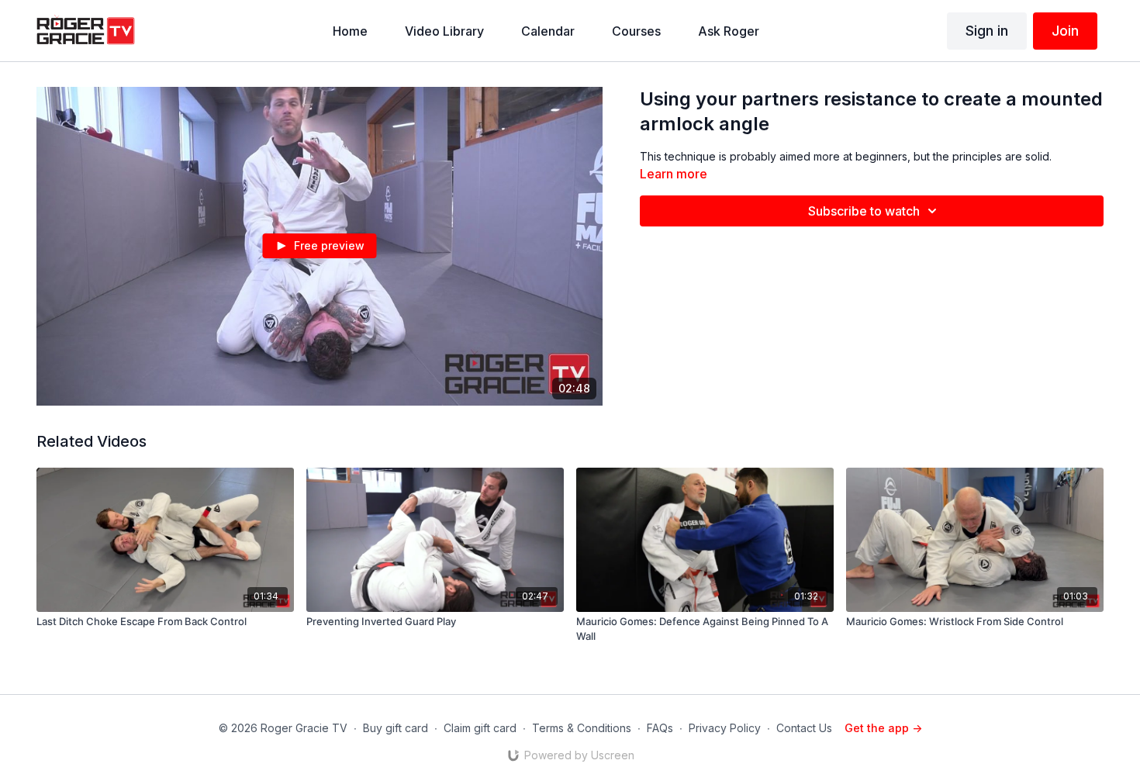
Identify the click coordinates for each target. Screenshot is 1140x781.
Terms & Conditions (581, 727)
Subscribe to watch (864, 211)
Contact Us (804, 727)
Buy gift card (395, 727)
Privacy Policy (725, 727)
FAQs (660, 727)
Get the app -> (883, 727)
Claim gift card (480, 727)
